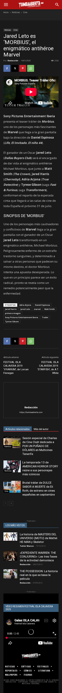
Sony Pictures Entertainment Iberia (21, 317)
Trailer (45, 317)
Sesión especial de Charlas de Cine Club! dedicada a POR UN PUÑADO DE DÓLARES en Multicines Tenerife (39, 446)
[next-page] (11, 503)
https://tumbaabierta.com (31, 412)
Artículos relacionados (18, 429)
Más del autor (41, 429)
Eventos (7, 446)
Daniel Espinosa (42, 305)
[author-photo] (31, 402)
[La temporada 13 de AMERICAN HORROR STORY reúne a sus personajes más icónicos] (12, 466)
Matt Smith (49, 309)
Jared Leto (25, 309)
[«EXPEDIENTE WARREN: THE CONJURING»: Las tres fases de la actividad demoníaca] (10, 556)
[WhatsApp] (30, 68)
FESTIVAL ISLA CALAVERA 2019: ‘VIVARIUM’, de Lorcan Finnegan (16, 368)
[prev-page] (5, 503)
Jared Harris (11, 309)
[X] (14, 68)
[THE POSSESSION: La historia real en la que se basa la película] (10, 573)
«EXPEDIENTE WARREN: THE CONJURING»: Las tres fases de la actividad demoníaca (38, 556)
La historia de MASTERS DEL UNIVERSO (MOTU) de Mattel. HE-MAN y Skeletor (39, 538)
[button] (5, 4)
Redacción (13, 60)
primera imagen (13, 313)
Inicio (6, 12)
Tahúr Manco (27, 546)
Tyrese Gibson (12, 321)
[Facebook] (6, 68)
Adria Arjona (25, 305)
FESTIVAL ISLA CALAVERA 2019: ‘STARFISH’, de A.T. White (48, 368)
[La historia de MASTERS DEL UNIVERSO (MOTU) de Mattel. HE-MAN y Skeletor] (10, 536)
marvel (37, 309)
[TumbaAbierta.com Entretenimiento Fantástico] (31, 656)
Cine (25, 12)
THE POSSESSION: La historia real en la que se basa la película (39, 574)
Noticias (16, 12)
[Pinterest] (22, 68)
